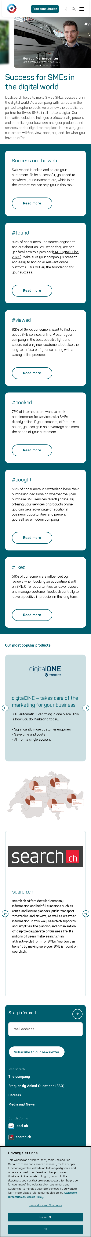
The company (19, 1077)
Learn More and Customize (45, 1205)
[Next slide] (86, 708)
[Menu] (81, 9)
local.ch (22, 1126)
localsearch (16, 1069)
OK (45, 1229)
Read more (32, 203)
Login (64, 9)
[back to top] (77, 1014)
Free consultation (45, 9)
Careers (14, 1095)
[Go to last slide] (5, 708)
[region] (45, 1191)
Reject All (45, 1217)
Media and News (21, 1104)
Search (73, 9)
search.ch (23, 1137)
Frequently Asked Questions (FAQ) (36, 1086)
